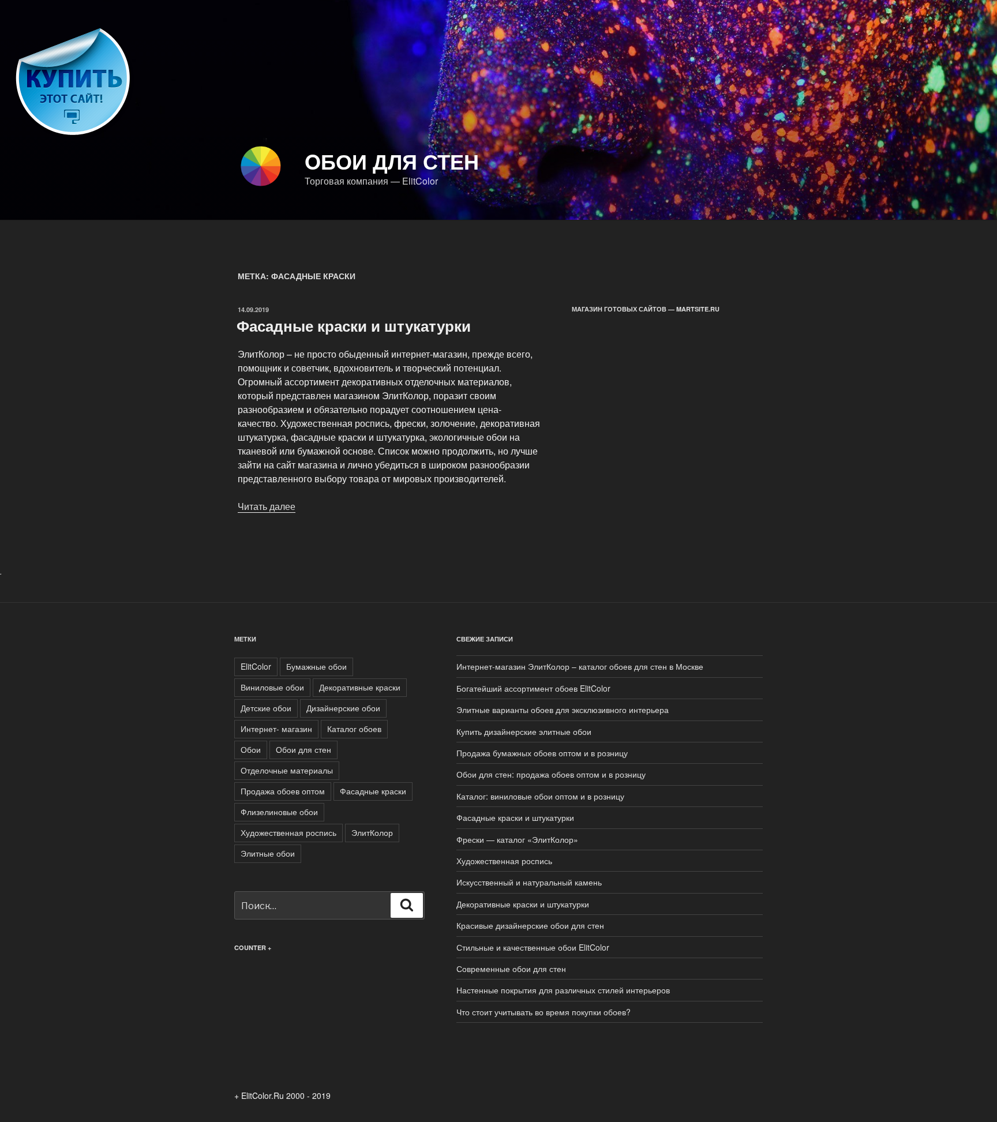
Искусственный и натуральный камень (529, 882)
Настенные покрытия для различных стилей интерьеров (563, 990)
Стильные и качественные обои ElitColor (532, 947)
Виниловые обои (272, 687)
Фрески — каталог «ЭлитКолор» (517, 839)
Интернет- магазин (276, 728)
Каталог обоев (354, 728)
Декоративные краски (359, 687)
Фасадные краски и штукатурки (354, 325)
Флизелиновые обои (279, 811)
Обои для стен (303, 749)
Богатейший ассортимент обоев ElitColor (533, 688)
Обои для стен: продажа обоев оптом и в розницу (551, 774)
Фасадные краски (373, 791)
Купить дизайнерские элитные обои (523, 731)
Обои (251, 749)
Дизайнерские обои (343, 708)
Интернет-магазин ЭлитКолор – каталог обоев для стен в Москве (579, 666)
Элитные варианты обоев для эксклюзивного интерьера (562, 709)
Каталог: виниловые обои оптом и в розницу (540, 796)
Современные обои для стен (511, 968)
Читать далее (266, 506)
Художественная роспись (288, 832)
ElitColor (256, 666)
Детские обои (266, 708)
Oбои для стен (392, 161)
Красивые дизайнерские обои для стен (530, 925)
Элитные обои (268, 853)
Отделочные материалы (287, 770)
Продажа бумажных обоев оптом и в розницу (542, 753)
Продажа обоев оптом (283, 791)
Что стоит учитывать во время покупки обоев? (543, 1012)
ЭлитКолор (372, 832)
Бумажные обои (316, 666)
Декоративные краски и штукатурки (522, 904)
